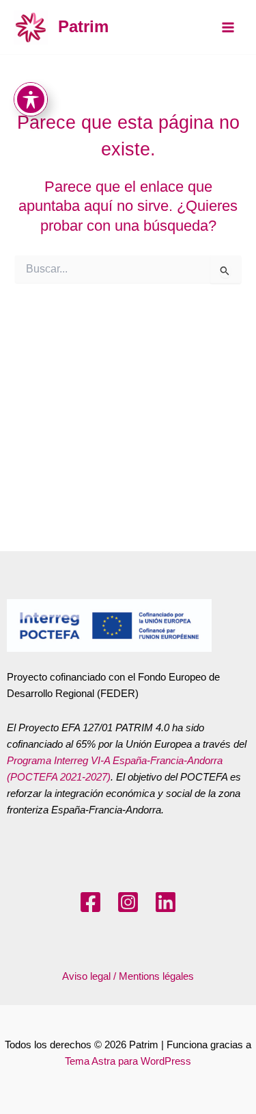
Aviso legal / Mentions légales (128, 976)
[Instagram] (128, 902)
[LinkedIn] (165, 902)
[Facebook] (90, 902)
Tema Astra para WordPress (128, 1061)
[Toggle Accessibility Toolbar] (30, 99)
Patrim (83, 27)
